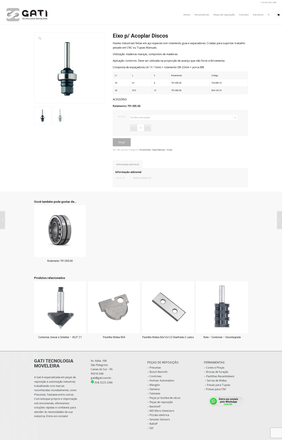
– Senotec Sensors (158, 419)
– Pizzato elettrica (158, 415)
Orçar (121, 142)
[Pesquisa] (269, 15)
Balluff (153, 423)
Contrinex (155, 376)
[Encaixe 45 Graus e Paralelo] (279, 220)
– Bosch (152, 372)
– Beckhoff (153, 406)
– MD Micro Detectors (160, 411)
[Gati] (27, 15)
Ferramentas (145, 149)
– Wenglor (153, 385)
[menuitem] (186, 15)
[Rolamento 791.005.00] (2, 220)
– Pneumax (154, 367)
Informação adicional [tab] (127, 164)
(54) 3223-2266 (103, 382)
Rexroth (162, 372)
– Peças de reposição (160, 402)
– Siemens (153, 389)
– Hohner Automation (160, 380)
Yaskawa (154, 393)
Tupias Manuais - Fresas (162, 149)
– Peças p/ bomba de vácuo (163, 398)
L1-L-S (121, 116)
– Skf (150, 428)
